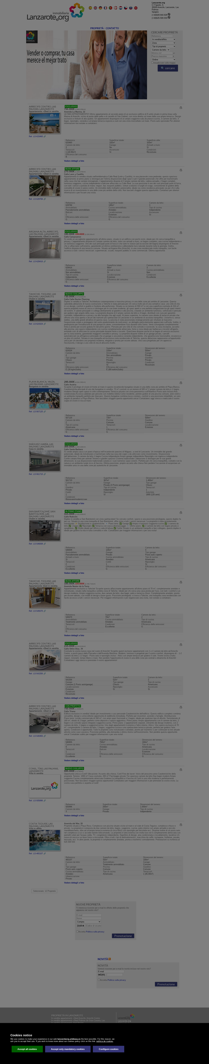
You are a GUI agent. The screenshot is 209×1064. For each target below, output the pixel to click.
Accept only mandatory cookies (68, 1049)
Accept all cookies (27, 1049)
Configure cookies (108, 1049)
